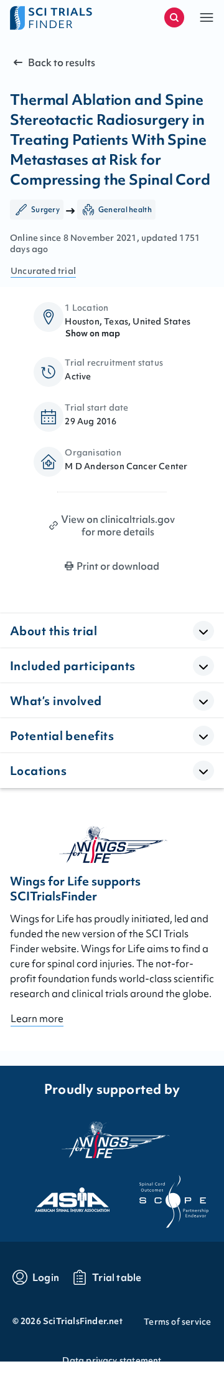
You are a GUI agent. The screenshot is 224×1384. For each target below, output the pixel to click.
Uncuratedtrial (43, 270)
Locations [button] (38, 770)
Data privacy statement (111, 1360)
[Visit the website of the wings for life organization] (112, 1139)
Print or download (118, 566)
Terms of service (177, 1321)
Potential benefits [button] (62, 735)
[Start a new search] (174, 17)
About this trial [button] (53, 631)
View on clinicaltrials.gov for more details (118, 525)
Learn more (37, 1018)
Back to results (61, 62)
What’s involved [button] (56, 700)
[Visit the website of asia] (61, 1196)
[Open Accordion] (203, 631)
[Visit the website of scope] (163, 1196)
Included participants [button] (72, 666)
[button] (206, 17)
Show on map (92, 333)
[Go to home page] (61, 17)
